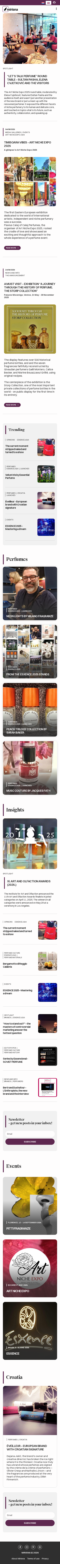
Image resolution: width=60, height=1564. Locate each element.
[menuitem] (43, 3)
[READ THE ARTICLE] (30, 38)
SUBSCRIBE (30, 1141)
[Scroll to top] (58, 1488)
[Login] (54, 2)
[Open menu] (56, 9)
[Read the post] (30, 450)
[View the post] (30, 181)
